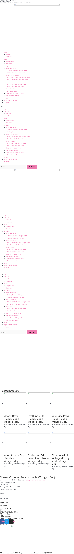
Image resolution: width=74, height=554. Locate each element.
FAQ (1, 510)
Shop (5, 59)
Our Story (8, 54)
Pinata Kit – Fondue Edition (14, 89)
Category (7, 66)
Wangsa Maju (10, 61)
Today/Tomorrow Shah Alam (16, 73)
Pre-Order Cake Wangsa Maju (16, 84)
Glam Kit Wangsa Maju (12, 91)
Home (5, 50)
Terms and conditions (8, 511)
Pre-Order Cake (10, 82)
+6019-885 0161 (5, 517)
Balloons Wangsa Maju (12, 96)
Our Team (9, 57)
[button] (37, 107)
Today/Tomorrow (11, 68)
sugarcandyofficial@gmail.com (11, 518)
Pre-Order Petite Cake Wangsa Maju (18, 77)
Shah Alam (9, 64)
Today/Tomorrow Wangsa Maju (17, 70)
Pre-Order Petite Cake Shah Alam (17, 80)
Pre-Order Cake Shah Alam (15, 87)
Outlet (6, 98)
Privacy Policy (5, 514)
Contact (6, 102)
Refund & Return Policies (9, 513)
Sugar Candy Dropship (10, 100)
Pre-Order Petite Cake (12, 75)
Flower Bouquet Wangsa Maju (15, 93)
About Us (6, 52)
